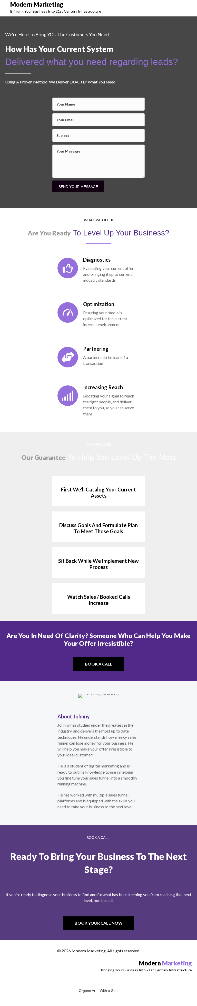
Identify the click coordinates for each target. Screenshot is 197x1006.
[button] (98, 664)
